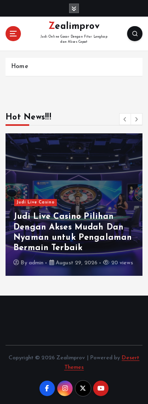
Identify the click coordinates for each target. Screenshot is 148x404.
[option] (74, 204)
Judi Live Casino (36, 202)
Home (19, 67)
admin (36, 263)
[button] (125, 119)
